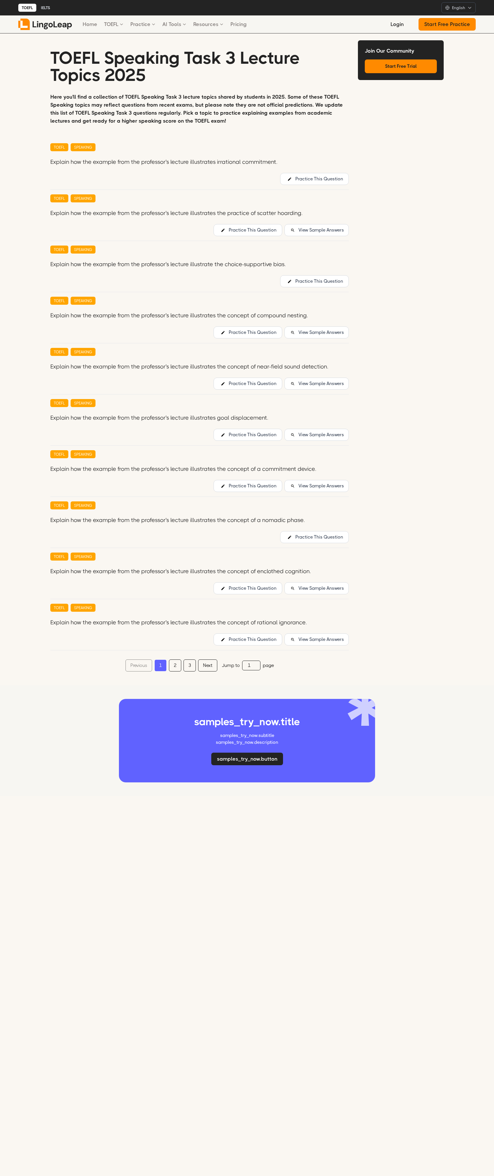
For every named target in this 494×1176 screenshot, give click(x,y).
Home (90, 24)
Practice (140, 24)
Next (207, 665)
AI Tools (171, 24)
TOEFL (27, 7)
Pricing (238, 24)
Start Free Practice (447, 24)
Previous (138, 665)
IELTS (45, 7)
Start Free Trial (401, 66)
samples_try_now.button (247, 759)
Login (397, 24)
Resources (205, 24)
